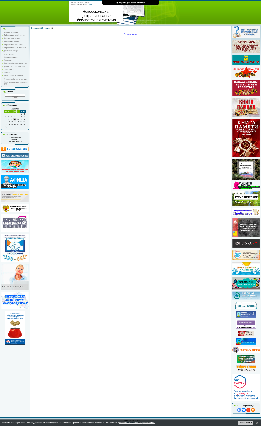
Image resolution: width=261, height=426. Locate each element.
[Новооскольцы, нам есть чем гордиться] (246, 95)
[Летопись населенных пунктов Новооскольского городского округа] (246, 46)
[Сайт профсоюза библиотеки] (15, 261)
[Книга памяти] (246, 156)
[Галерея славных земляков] (246, 60)
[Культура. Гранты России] (15, 201)
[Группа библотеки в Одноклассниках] (15, 149)
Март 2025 (15, 109)
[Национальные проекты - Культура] (246, 246)
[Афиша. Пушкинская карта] (15, 188)
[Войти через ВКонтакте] (244, 410)
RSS (90, 4)
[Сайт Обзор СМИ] (246, 370)
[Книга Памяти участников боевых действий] (246, 178)
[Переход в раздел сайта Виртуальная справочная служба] (246, 37)
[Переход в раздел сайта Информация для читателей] (246, 308)
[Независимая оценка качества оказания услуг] (15, 211)
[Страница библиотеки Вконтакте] (15, 155)
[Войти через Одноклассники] (253, 410)
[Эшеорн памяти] (246, 72)
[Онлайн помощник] (15, 288)
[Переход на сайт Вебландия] (246, 288)
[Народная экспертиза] (246, 299)
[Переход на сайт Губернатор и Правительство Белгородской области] (246, 317)
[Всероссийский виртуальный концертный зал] (15, 231)
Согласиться (245, 422)
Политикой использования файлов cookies (137, 423)
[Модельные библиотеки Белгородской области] (15, 308)
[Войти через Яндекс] (248, 410)
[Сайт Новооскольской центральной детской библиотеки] (15, 172)
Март (47, 28)
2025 (41, 28)
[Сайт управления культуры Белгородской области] (246, 344)
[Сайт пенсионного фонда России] (15, 343)
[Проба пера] (246, 215)
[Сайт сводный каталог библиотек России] (246, 327)
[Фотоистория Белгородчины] (246, 236)
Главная (34, 28)
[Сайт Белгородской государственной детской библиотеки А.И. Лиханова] (246, 268)
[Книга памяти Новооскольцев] (246, 115)
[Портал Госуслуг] (246, 400)
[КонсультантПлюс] (246, 352)
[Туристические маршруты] (246, 205)
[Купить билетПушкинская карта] (246, 188)
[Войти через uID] (239, 410)
